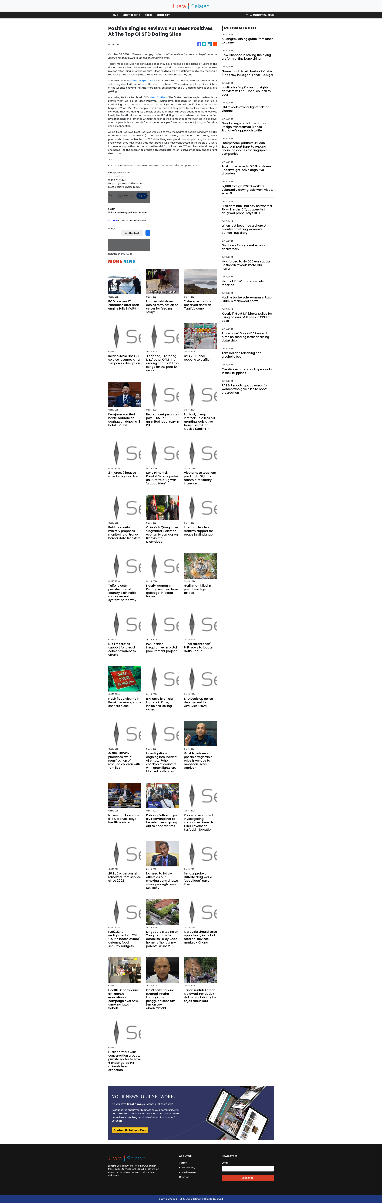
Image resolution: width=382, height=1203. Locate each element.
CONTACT (163, 15)
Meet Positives (158, 97)
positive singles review (142, 80)
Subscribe (248, 1178)
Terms (183, 1162)
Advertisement (188, 1172)
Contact (184, 1177)
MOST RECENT (131, 15)
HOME (114, 15)
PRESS (148, 15)
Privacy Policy (187, 1167)
